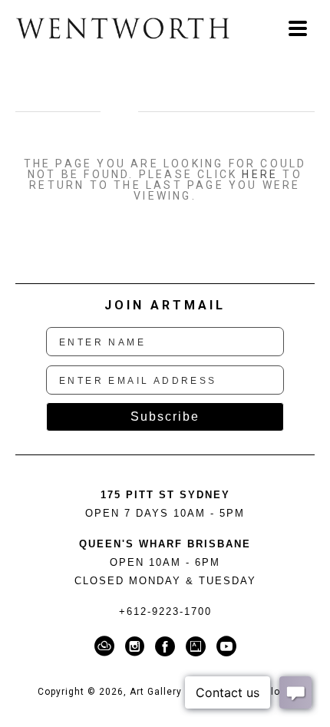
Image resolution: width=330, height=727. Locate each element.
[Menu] (298, 28)
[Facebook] (167, 646)
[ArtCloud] (107, 646)
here (260, 174)
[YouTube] (226, 646)
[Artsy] (198, 646)
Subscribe (165, 416)
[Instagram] (137, 646)
